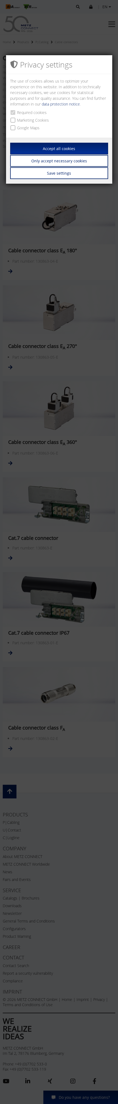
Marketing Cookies (33, 120)
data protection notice (61, 104)
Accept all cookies (59, 148)
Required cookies (32, 112)
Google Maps (28, 127)
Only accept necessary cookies (59, 160)
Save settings (59, 173)
